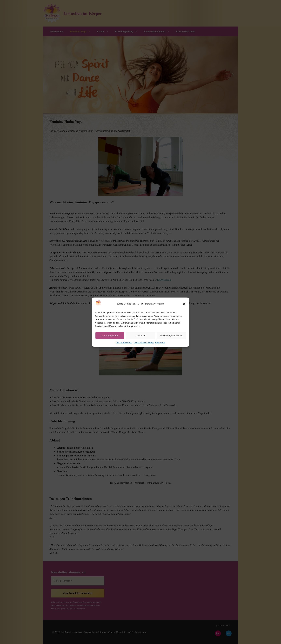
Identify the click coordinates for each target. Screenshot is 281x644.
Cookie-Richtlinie (124, 342)
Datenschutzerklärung (144, 342)
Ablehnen (141, 335)
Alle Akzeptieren (109, 335)
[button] (184, 303)
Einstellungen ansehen (171, 335)
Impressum (160, 342)
